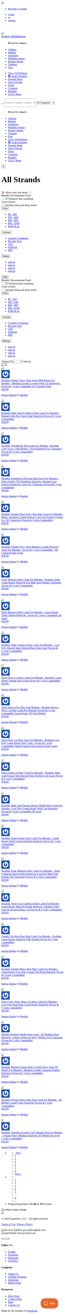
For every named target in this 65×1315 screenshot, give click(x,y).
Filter (5, 277)
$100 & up (13, 226)
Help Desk (13, 1296)
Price (5, 208)
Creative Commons (18, 238)
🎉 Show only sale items (14, 192)
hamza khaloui (9, 395)
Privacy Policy (25, 1224)
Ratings (6, 341)
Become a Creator (17, 8)
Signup (12, 20)
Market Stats (14, 1282)
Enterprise (13, 1279)
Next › (18, 1174)
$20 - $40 (13, 217)
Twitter (12, 1251)
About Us (13, 1273)
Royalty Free (15, 241)
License (6, 232)
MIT (10, 250)
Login (11, 14)
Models (24, 395)
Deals (11, 85)
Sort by (27, 361)
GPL (10, 244)
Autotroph (32, 1310)
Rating (6, 256)
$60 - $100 (14, 223)
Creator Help (15, 1299)
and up (11, 262)
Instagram (13, 1257)
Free (10, 67)
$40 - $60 (13, 220)
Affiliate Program (17, 1276)
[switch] (30, 192)
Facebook (13, 1254)
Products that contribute (21, 198)
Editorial (12, 247)
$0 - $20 (12, 214)
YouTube (13, 1260)
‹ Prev (18, 1152)
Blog (10, 1302)
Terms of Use (8, 1224)
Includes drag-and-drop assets (20, 205)
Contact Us (14, 1305)
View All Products (17, 73)
